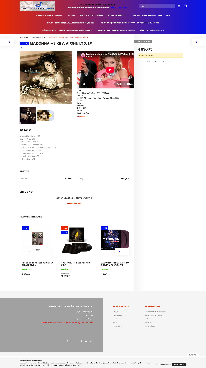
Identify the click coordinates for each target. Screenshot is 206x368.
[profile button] (179, 6)
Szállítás (148, 322)
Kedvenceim (117, 326)
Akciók (71, 15)
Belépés (115, 312)
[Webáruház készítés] (193, 355)
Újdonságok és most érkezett (48, 15)
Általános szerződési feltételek (155, 312)
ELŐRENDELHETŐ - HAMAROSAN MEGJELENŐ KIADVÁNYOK (67, 30)
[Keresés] (172, 6)
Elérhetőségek (150, 326)
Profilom (115, 319)
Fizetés (147, 319)
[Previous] (27, 251)
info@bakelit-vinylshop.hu (83, 319)
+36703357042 (119, 7)
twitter (76, 341)
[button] (141, 61)
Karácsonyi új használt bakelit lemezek (115, 30)
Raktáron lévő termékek (91, 15)
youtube (86, 341)
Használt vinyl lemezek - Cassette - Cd (151, 15)
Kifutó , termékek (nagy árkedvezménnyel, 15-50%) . (71, 23)
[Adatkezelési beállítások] (91, 341)
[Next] (122, 251)
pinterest (81, 341)
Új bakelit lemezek (117, 15)
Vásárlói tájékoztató (151, 30)
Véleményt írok (74, 203)
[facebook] (21, 48)
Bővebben (81, 116)
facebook (67, 341)
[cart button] (185, 6)
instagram (72, 341)
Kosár (115, 322)
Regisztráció (117, 315)
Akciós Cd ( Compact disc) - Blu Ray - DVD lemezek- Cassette (130, 23)
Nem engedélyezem (163, 364)
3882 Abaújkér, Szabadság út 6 (82, 312)
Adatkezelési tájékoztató (153, 315)
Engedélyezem (179, 364)
